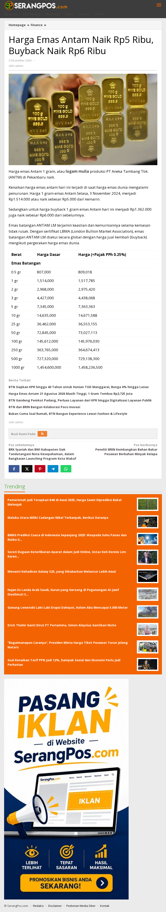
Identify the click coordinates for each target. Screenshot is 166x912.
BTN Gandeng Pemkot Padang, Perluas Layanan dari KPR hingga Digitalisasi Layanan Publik (80, 400)
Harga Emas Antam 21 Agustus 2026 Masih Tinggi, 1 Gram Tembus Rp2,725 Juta (70, 394)
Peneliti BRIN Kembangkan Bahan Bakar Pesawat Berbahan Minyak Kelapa (126, 449)
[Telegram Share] (53, 468)
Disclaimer (55, 906)
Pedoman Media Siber (81, 906)
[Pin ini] (40, 468)
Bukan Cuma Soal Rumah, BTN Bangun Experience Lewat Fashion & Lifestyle (68, 414)
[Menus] (159, 5)
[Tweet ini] (27, 468)
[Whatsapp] (66, 468)
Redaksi (38, 906)
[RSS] (42, 434)
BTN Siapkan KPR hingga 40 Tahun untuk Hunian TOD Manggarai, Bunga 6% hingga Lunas (79, 387)
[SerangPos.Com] (36, 5)
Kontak (104, 906)
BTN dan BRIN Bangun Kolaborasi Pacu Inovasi (44, 407)
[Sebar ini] (14, 468)
